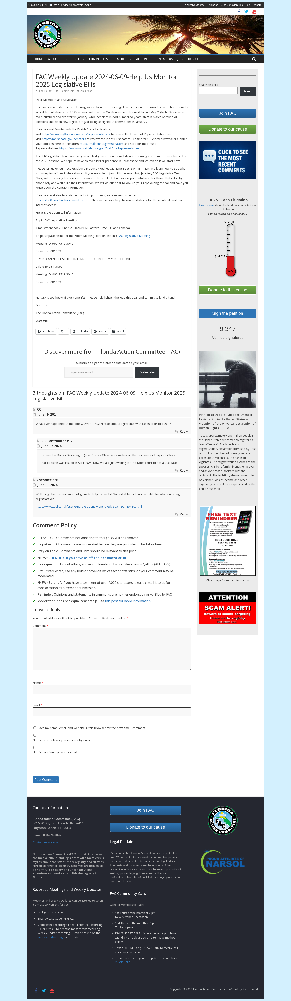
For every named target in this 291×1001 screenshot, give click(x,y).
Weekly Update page (51, 937)
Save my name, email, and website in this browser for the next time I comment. (92, 728)
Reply (184, 431)
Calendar (212, 5)
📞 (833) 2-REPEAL (38, 5)
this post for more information (128, 601)
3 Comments (66, 91)
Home (39, 59)
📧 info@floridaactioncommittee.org (70, 5)
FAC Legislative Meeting (134, 236)
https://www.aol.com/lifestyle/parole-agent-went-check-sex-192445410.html (89, 506)
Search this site (208, 85)
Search (247, 91)
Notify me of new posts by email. (55, 752)
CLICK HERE (122, 962)
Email (37, 705)
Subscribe (147, 372)
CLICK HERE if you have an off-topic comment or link (88, 558)
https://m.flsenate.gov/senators (64, 139)
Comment (40, 626)
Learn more (206, 205)
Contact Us (164, 59)
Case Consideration (232, 5)
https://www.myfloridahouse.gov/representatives (76, 134)
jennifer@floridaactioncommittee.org (64, 200)
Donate (257, 5)
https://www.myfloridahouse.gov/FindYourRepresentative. (99, 148)
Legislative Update (194, 5)
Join (248, 5)
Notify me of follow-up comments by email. (62, 740)
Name (38, 683)
